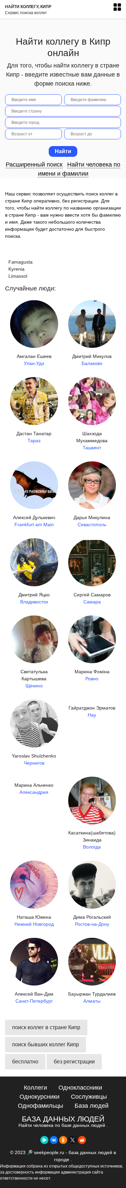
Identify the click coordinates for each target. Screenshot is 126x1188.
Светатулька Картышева (34, 678)
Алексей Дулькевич (34, 521)
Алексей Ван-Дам (34, 997)
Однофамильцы (40, 1105)
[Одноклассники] (63, 1140)
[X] (73, 1140)
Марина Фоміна (92, 675)
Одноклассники (80, 1087)
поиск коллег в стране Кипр (46, 1027)
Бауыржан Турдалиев (92, 997)
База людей (92, 1105)
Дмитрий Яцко (34, 598)
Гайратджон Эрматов (92, 711)
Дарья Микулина (92, 521)
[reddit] (82, 1140)
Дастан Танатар (33, 437)
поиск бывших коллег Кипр (45, 1044)
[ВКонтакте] (54, 1140)
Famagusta (20, 262)
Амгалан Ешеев (34, 360)
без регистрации (74, 1061)
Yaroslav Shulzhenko (34, 759)
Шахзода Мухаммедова (92, 440)
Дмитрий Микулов (92, 360)
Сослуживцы (89, 1096)
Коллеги (35, 1087)
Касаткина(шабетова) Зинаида (92, 840)
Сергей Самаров (92, 598)
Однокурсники (39, 1096)
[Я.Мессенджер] (44, 1140)
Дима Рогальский (92, 920)
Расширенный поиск (34, 164)
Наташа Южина (34, 920)
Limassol (17, 276)
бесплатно (25, 1061)
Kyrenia (16, 269)
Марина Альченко (33, 788)
